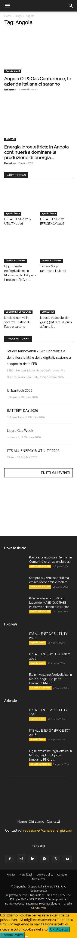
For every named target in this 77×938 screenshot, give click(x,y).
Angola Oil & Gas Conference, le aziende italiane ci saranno (37, 81)
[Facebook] (9, 859)
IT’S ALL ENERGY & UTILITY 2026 (33, 450)
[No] (26, 936)
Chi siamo (36, 821)
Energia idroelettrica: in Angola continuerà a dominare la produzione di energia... (36, 152)
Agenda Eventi (13, 71)
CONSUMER (47, 312)
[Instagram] (21, 858)
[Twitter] (56, 859)
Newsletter (38, 879)
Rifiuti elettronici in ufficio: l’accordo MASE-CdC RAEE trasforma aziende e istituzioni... (50, 603)
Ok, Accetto (59, 929)
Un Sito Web (38, 908)
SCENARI (10, 139)
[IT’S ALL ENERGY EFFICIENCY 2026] (56, 204)
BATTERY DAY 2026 (22, 410)
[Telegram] (44, 859)
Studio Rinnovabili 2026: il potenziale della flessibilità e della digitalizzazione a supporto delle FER (39, 357)
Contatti (53, 821)
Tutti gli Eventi (55, 472)
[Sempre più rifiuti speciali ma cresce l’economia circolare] (15, 583)
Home (8, 16)
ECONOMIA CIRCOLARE (18, 312)
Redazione (10, 90)
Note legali (26, 874)
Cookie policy (45, 874)
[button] (7, 6)
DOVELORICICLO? (40, 566)
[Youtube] (67, 859)
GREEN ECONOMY (15, 261)
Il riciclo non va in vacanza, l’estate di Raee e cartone (17, 322)
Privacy (11, 874)
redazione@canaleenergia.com (47, 830)
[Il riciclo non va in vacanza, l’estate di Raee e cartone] (20, 303)
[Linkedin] (32, 859)
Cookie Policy (12, 935)
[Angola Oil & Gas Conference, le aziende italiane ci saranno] (38, 56)
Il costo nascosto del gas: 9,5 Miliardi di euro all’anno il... (56, 322)
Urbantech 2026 (20, 390)
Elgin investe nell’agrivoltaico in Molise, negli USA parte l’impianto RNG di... (50, 679)
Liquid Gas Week (20, 430)
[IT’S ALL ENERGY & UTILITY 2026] (20, 204)
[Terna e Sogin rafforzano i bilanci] (56, 251)
